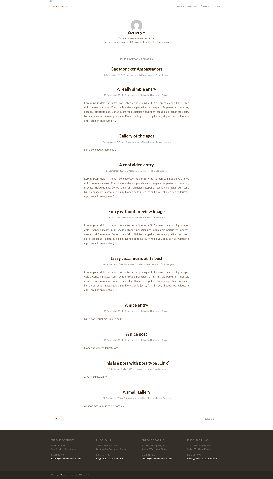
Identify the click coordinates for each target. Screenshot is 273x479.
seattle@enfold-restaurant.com (157, 458)
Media (146, 95)
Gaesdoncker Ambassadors (136, 68)
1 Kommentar (130, 75)
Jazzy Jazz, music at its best (136, 258)
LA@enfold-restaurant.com (109, 458)
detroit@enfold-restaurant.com (65, 458)
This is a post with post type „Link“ (136, 363)
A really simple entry (136, 89)
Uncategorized (148, 75)
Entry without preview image (136, 211)
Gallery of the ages (136, 135)
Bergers (165, 75)
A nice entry (136, 305)
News (152, 95)
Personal (152, 142)
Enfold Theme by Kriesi (84, 475)
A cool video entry (136, 164)
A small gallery (136, 392)
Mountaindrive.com (67, 475)
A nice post (136, 334)
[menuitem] (179, 6)
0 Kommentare (132, 95)
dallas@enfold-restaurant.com (202, 458)
